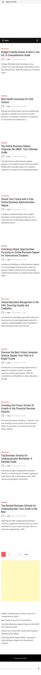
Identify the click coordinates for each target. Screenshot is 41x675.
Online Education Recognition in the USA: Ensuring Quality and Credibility (20, 305)
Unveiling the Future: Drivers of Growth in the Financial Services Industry (18, 408)
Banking (4, 96)
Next (26, 554)
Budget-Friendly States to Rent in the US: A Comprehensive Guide (20, 54)
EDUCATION (5, 49)
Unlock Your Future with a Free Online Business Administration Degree (17, 202)
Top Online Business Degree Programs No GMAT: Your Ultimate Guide (19, 149)
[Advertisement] (20, 580)
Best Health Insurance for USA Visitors (16, 620)
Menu (6, 40)
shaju (8, 59)
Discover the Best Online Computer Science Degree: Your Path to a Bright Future (19, 355)
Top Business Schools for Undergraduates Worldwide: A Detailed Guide (16, 458)
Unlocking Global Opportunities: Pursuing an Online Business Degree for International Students (20, 252)
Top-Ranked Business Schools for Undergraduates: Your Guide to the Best (19, 508)
